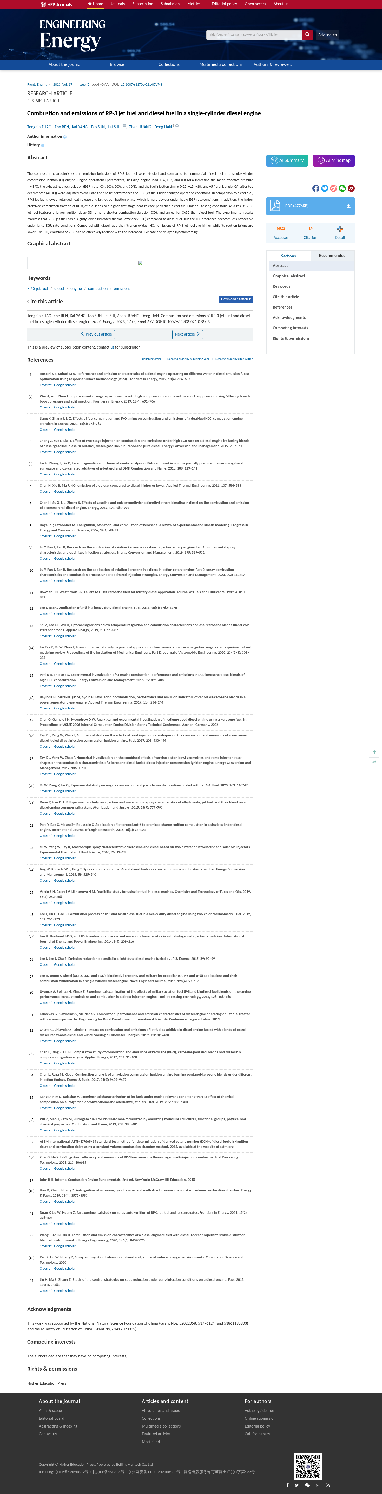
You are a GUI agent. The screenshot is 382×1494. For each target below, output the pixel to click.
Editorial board (51, 1419)
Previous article (98, 334)
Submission (170, 4)
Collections (169, 64)
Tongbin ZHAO (39, 127)
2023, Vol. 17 (62, 85)
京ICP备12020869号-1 (73, 1472)
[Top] (374, 752)
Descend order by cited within (234, 359)
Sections (288, 256)
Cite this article (286, 297)
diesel (59, 289)
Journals (118, 4)
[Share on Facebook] (315, 188)
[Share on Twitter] (324, 188)
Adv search (327, 35)
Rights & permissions (291, 339)
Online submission (260, 1419)
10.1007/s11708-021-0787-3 (141, 85)
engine (76, 289)
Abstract (280, 266)
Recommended (332, 256)
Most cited (151, 1442)
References (282, 307)
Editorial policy (224, 4)
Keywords (281, 287)
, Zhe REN (60, 127)
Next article (185, 334)
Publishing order (151, 359)
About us (281, 4)
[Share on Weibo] (333, 188)
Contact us (48, 1434)
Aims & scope (50, 1411)
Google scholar (65, 385)
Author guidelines (259, 1411)
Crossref (45, 385)
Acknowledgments (289, 318)
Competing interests (290, 328)
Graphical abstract (289, 276)
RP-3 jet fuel (37, 289)
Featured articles (156, 1434)
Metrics (194, 4)
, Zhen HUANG (138, 127)
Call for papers (257, 1434)
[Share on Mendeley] (351, 188)
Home (97, 4)
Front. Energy (37, 85)
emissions (122, 289)
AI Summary (291, 160)
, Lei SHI (112, 127)
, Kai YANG (78, 127)
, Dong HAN (162, 127)
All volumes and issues (161, 1411)
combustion (98, 289)
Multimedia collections (220, 64)
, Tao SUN (96, 127)
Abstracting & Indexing (58, 1426)
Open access (255, 4)
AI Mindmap (338, 160)
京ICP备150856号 (109, 1472)
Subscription (143, 4)
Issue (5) (84, 85)
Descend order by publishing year (188, 359)
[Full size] (374, 763)
